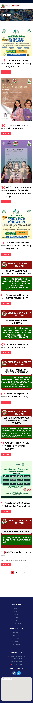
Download (16, 638)
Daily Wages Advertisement (18, 552)
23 (24, 573)
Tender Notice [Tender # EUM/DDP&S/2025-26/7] (17, 296)
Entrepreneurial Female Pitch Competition (17, 127)
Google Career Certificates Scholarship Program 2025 (17, 504)
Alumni (16, 611)
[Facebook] (14, 673)
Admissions (16, 632)
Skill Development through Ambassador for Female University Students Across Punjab (18, 192)
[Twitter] (19, 673)
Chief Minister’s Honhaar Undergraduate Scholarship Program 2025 (18, 63)
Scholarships (16, 641)
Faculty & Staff (16, 624)
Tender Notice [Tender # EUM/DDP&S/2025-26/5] (17, 346)
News (16, 617)
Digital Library (16, 635)
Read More (6, 72)
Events (16, 614)
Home (2, 23)
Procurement (16, 644)
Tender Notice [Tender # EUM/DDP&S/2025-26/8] (17, 395)
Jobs (16, 620)
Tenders (16, 648)
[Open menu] (17, 2)
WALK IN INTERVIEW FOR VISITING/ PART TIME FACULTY (17, 445)
